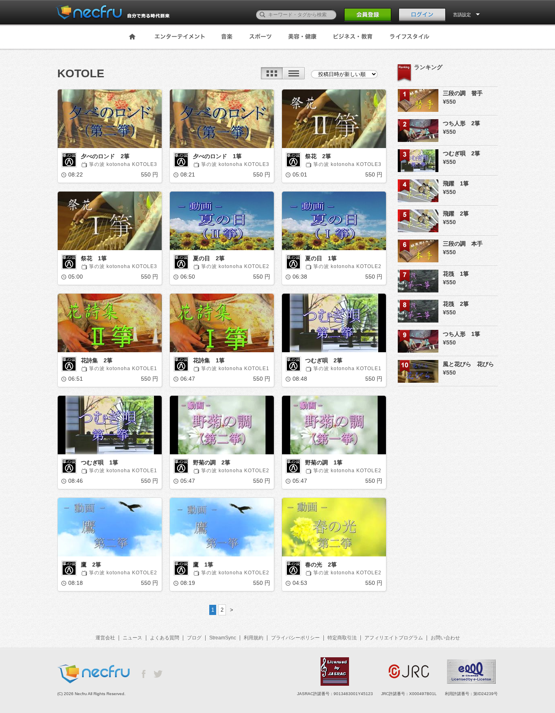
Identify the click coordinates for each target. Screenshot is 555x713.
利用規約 (253, 638)
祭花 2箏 (318, 156)
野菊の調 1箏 (324, 462)
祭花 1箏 (94, 258)
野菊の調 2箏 (211, 462)
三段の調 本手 (463, 243)
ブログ (194, 638)
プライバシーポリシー (295, 638)
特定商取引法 (342, 638)
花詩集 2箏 (97, 360)
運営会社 (105, 638)
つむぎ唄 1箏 (99, 462)
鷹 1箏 (203, 564)
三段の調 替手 (463, 93)
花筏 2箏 (456, 304)
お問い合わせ (445, 638)
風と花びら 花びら (468, 364)
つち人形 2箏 (461, 123)
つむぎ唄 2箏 (324, 360)
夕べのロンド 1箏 (217, 156)
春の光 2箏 (321, 564)
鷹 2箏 (91, 564)
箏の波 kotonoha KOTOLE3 (123, 164)
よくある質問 (164, 638)
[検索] (262, 14)
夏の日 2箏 (209, 258)
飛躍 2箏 (456, 213)
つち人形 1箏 (461, 334)
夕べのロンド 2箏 (105, 156)
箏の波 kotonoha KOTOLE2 (235, 266)
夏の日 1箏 (321, 258)
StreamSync (222, 638)
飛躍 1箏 (456, 183)
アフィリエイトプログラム (393, 638)
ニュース (132, 638)
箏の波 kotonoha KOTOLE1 (123, 368)
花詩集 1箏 (209, 360)
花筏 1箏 (456, 273)
